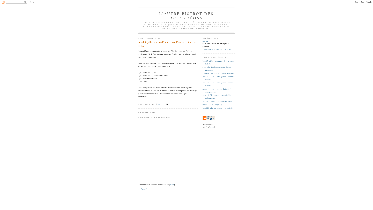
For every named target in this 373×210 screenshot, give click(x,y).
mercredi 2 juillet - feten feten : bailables (218, 73)
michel (206, 41)
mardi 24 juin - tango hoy (212, 104)
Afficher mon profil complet (217, 49)
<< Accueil (142, 189)
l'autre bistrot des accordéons (186, 15)
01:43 (160, 104)
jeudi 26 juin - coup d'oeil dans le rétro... (218, 101)
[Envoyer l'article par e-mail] (166, 104)
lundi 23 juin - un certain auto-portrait (218, 108)
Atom (172, 184)
